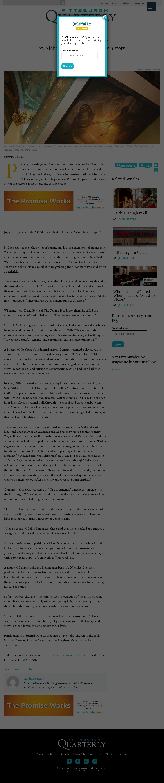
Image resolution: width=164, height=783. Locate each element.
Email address (70, 50)
